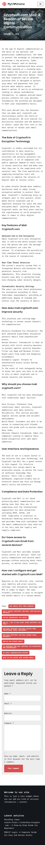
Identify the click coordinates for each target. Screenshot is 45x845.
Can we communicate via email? (15, 617)
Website (8, 713)
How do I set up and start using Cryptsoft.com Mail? (22, 623)
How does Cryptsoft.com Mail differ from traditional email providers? (19, 629)
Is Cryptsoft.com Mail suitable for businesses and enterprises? (22, 647)
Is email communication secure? (15, 653)
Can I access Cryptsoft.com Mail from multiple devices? (22, 611)
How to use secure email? (13, 641)
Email (8, 704)
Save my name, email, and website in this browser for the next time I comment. (22, 759)
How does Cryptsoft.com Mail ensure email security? (20, 635)
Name (7, 694)
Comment (9, 723)
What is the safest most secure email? (18, 657)
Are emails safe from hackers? (22, 606)
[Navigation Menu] (40, 4)
